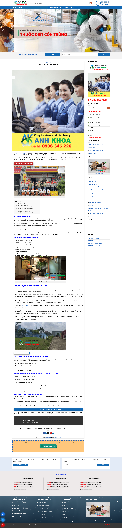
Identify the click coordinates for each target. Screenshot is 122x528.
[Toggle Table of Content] (37, 202)
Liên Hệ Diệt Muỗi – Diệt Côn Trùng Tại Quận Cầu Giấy (26, 212)
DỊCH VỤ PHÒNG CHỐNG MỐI (95, 184)
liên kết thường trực (57, 437)
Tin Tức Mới (67, 7)
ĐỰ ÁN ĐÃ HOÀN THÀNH (68, 508)
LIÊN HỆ (64, 514)
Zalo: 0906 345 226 (93, 153)
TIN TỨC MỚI (65, 511)
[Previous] (3, 30)
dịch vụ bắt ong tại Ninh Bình (94, 240)
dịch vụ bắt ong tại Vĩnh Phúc (94, 248)
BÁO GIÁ (64, 505)
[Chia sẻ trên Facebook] (44, 433)
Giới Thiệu (56, 7)
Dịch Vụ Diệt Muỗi (48, 62)
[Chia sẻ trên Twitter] (46, 433)
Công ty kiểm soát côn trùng (19, 153)
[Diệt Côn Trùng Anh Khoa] (20, 3)
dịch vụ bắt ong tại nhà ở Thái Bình (95, 245)
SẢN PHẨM (65, 517)
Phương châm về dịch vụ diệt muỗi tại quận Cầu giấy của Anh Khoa (27, 210)
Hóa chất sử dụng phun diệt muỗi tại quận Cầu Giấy (25, 208)
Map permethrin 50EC (26, 305)
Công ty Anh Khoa (17, 359)
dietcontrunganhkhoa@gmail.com (96, 150)
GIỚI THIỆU (65, 502)
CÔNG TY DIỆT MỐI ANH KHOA (98, 173)
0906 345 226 (92, 205)
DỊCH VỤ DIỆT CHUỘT (93, 196)
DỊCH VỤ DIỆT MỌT (93, 181)
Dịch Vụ (61, 7)
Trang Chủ (51, 7)
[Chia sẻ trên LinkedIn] (53, 433)
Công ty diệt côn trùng (32, 524)
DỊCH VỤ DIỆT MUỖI (93, 193)
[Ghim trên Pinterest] (51, 433)
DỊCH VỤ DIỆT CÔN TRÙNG (94, 187)
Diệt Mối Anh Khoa (52, 68)
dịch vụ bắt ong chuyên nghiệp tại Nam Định (97, 238)
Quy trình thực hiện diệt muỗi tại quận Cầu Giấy (24, 206)
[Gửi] (91, 3)
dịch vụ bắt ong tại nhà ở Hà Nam (95, 243)
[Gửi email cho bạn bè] (48, 433)
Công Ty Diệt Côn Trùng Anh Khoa (96, 144)
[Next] (118, 30)
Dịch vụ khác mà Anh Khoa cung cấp (22, 205)
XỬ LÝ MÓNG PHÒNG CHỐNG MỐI (96, 190)
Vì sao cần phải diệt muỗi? (20, 203)
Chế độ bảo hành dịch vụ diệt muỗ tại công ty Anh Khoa (26, 211)
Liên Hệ (72, 7)
